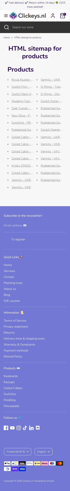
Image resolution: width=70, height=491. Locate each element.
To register (18, 239)
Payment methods (16, 350)
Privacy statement (16, 327)
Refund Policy (13, 356)
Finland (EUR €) (16, 451)
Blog (7, 295)
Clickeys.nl (27, 480)
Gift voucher (12, 301)
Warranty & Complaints (19, 345)
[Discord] (37, 428)
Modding (9, 400)
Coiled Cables (13, 388)
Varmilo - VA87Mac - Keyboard (32, 180)
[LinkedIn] (31, 428)
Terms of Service (15, 321)
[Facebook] (6, 428)
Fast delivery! (16, 2)
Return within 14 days (42, 2)
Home (7, 37)
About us (10, 289)
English (41, 451)
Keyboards (11, 376)
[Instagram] (18, 428)
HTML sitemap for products (27, 37)
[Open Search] (6, 27)
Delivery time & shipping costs (24, 339)
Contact (9, 277)
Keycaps (9, 382)
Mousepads (11, 406)
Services (9, 271)
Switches (10, 394)
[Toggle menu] (4, 15)
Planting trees (13, 283)
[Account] (53, 14)
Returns (9, 333)
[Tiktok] (25, 428)
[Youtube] (12, 428)
